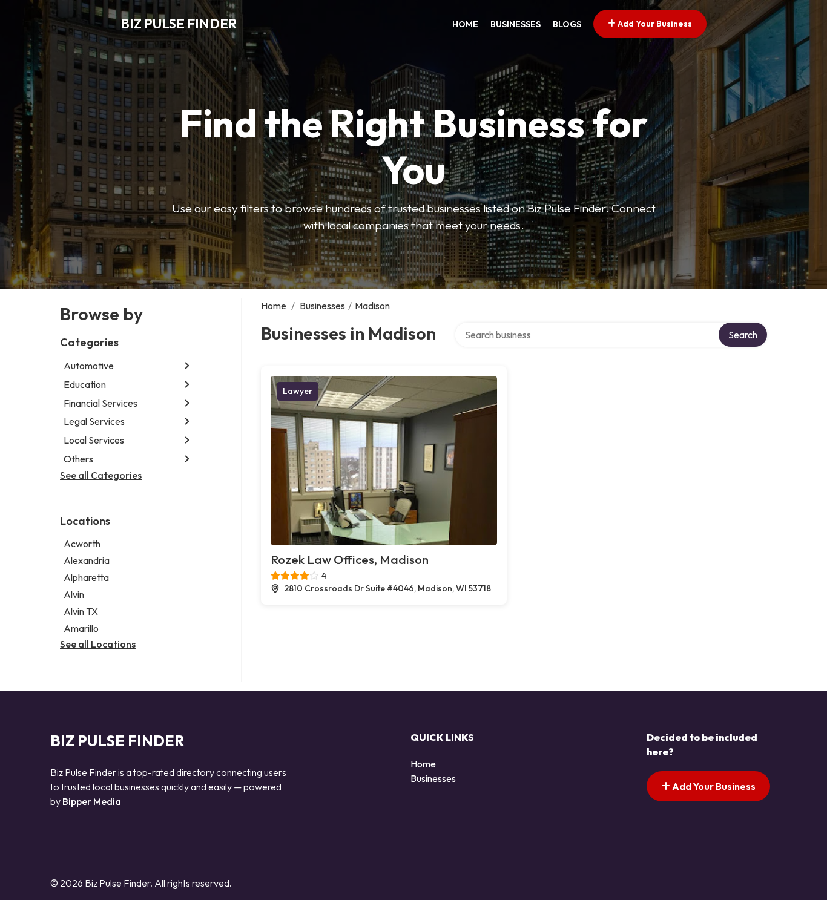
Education (85, 384)
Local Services (94, 440)
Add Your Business (654, 23)
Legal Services (94, 421)
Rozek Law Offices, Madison (350, 559)
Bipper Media (91, 801)
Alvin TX (81, 611)
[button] (187, 365)
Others (78, 459)
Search (742, 335)
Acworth (82, 543)
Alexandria (87, 560)
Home (465, 24)
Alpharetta (86, 577)
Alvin (74, 594)
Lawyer (297, 391)
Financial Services (100, 403)
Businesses (515, 24)
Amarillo (81, 628)
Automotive (89, 366)
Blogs (567, 24)
